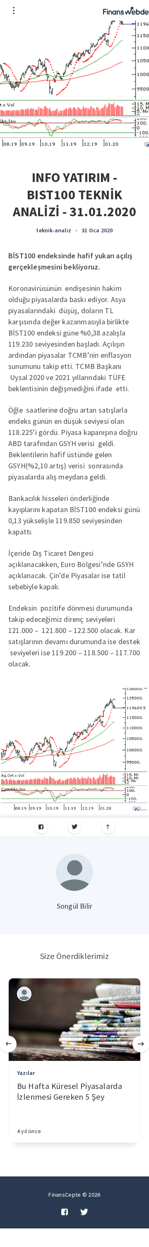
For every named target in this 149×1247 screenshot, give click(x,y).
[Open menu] (13, 10)
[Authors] (24, 994)
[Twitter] (74, 827)
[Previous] (8, 1044)
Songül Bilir (74, 906)
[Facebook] (41, 827)
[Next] (140, 1044)
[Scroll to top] (108, 827)
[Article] (74, 1019)
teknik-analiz (53, 230)
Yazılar (26, 1073)
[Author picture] (74, 872)
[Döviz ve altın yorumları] (126, 10)
